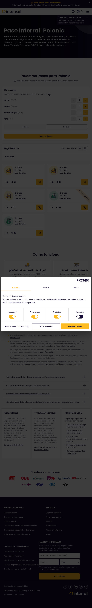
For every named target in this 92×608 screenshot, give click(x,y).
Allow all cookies (75, 326)
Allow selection (46, 326)
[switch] (34, 317)
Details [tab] (46, 287)
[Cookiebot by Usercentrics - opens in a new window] (78, 280)
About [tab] (76, 287)
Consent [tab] (16, 287)
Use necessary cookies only (17, 326)
